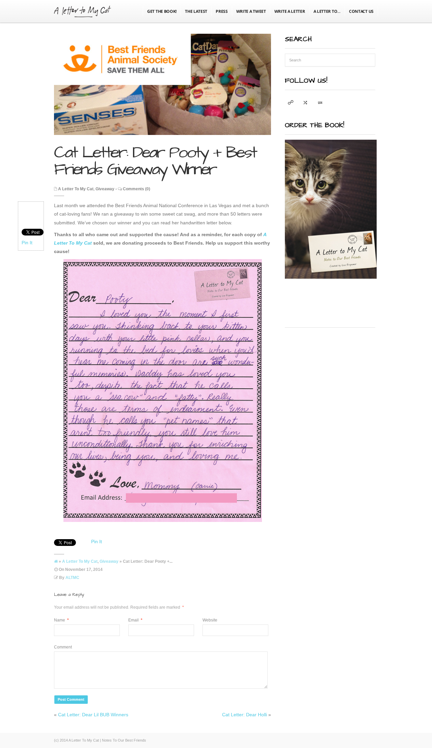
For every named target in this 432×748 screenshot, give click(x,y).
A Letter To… (327, 11)
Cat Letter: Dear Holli (244, 714)
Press (222, 11)
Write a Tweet (251, 11)
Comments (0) (136, 189)
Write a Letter (289, 11)
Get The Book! (162, 11)
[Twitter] (290, 102)
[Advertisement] (335, 375)
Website (209, 620)
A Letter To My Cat (75, 189)
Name (61, 620)
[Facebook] (305, 102)
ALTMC (72, 577)
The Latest (196, 11)
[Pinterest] (320, 102)
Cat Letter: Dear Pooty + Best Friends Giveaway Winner (155, 161)
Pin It (27, 242)
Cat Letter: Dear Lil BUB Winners (93, 714)
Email (135, 620)
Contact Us (361, 11)
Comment (63, 647)
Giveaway (105, 189)
